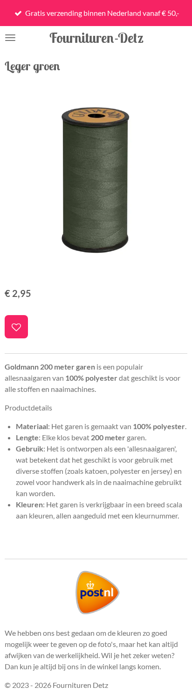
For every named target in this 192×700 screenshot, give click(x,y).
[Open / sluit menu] (10, 37)
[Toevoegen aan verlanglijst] (16, 326)
